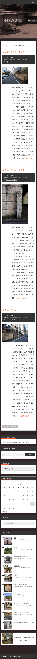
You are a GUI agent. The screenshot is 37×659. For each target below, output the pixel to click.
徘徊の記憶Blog (13, 59)
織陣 (15, 538)
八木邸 (15, 575)
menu (33, 2)
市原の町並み (17, 594)
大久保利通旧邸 (9, 310)
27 (32, 504)
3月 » (7, 511)
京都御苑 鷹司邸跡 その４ (21, 584)
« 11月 (3, 511)
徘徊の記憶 (17, 656)
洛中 (19, 59)
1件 (7, 62)
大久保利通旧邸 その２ (13, 170)
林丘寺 (15, 547)
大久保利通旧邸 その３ (13, 52)
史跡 (26, 59)
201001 (7, 59)
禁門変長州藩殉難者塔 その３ (21, 556)
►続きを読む (29, 158)
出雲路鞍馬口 (17, 566)
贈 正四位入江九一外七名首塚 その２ (24, 622)
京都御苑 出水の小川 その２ (21, 612)
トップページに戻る (10, 426)
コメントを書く (11, 180)
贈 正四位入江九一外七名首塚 (21, 603)
